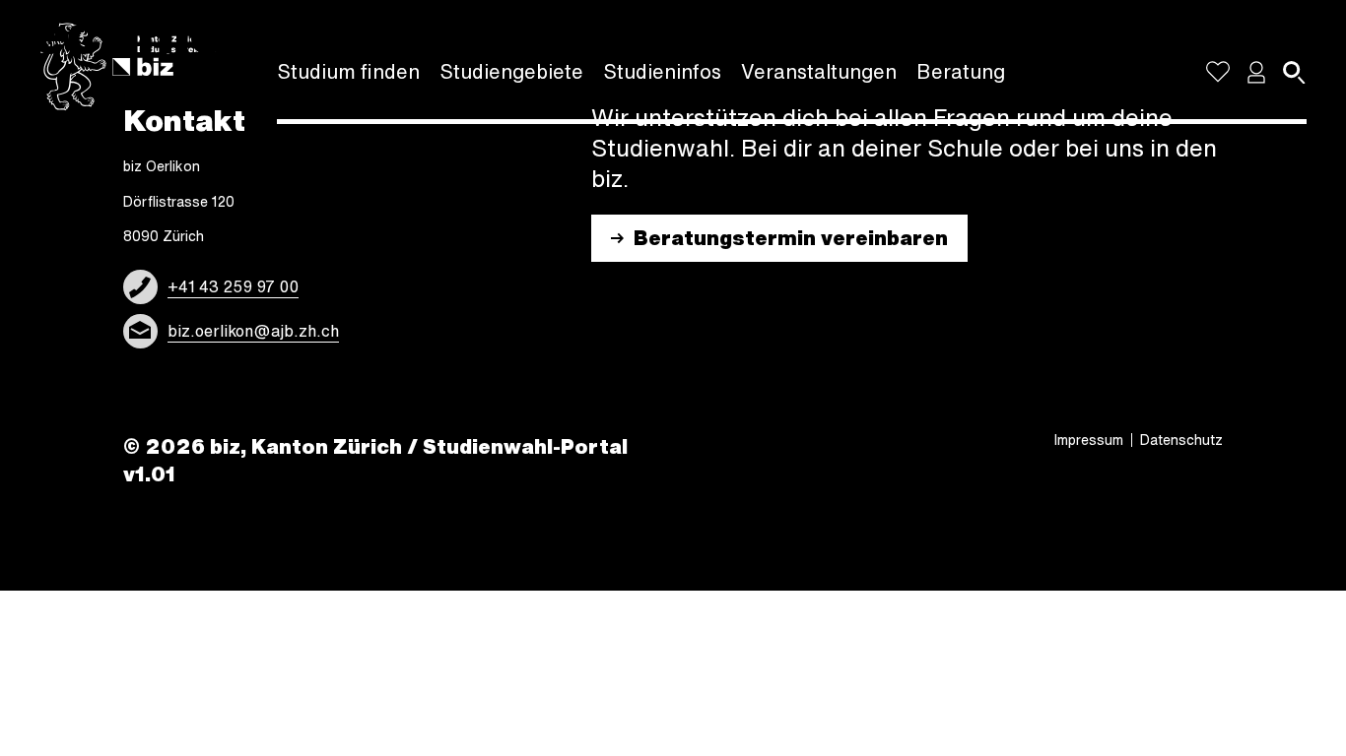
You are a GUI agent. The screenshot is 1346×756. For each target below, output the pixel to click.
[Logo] (128, 67)
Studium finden (348, 71)
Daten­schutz (1181, 440)
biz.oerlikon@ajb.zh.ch (253, 331)
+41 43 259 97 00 (233, 286)
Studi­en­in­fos (662, 71)
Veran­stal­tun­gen (819, 71)
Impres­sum (1088, 440)
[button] (1256, 72)
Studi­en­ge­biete (511, 71)
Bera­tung (960, 71)
